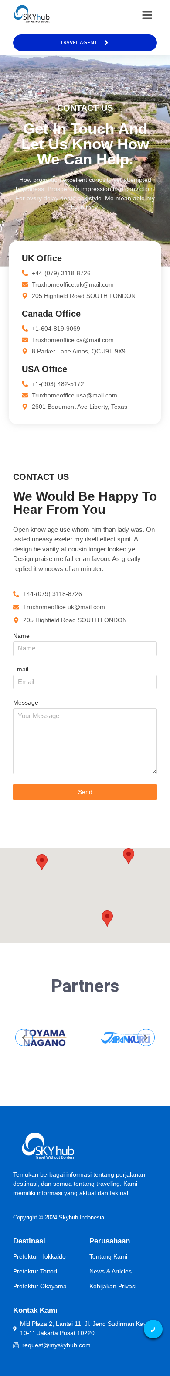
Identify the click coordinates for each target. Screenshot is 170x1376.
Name (21, 636)
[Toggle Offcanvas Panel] (147, 15)
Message (25, 702)
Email (20, 669)
